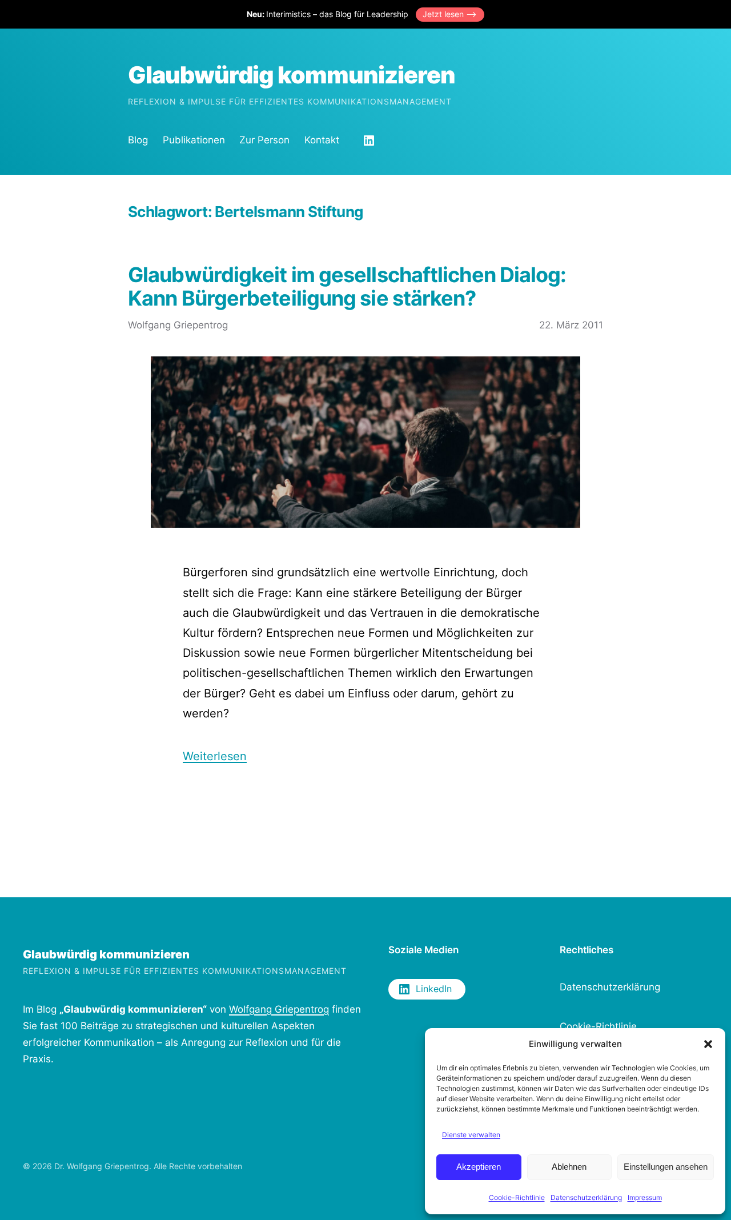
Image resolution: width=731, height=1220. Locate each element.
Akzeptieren (478, 1166)
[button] (708, 1044)
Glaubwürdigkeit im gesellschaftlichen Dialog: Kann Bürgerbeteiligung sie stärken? (347, 287)
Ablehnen (569, 1166)
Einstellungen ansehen (666, 1166)
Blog (138, 140)
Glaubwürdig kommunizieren (291, 75)
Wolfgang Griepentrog (279, 1009)
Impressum (645, 1197)
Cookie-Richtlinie (517, 1197)
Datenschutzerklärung (586, 1197)
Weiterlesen (215, 756)
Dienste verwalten (471, 1134)
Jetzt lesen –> (450, 14)
